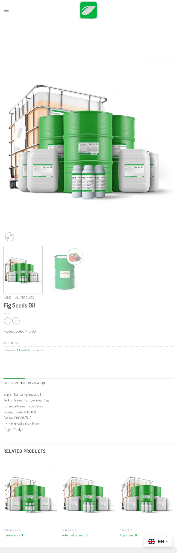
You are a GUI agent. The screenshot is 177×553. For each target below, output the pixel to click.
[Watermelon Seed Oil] (88, 493)
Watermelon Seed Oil (75, 535)
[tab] (14, 383)
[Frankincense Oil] (30, 493)
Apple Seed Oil (129, 535)
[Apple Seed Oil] (147, 493)
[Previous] (13, 136)
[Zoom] (9, 236)
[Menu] (6, 10)
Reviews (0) (37, 383)
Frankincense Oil (13, 535)
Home (7, 297)
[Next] (164, 136)
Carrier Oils (38, 350)
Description (14, 383)
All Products (24, 297)
